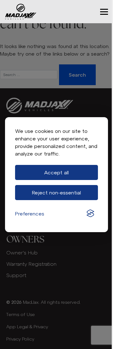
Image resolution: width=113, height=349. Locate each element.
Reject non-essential (56, 192)
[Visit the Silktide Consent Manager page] (90, 213)
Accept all (56, 172)
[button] (104, 12)
